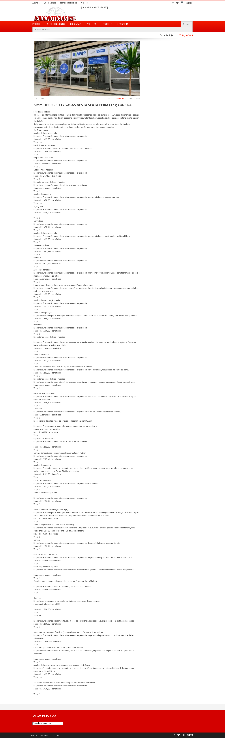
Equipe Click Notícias (119, 98)
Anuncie (35, 3)
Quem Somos (50, 3)
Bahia (41, 98)
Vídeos (84, 3)
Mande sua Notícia (68, 3)
